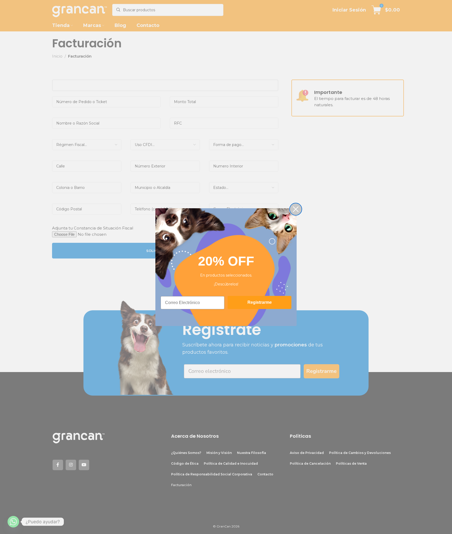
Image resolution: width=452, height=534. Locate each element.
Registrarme (259, 302)
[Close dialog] (296, 209)
